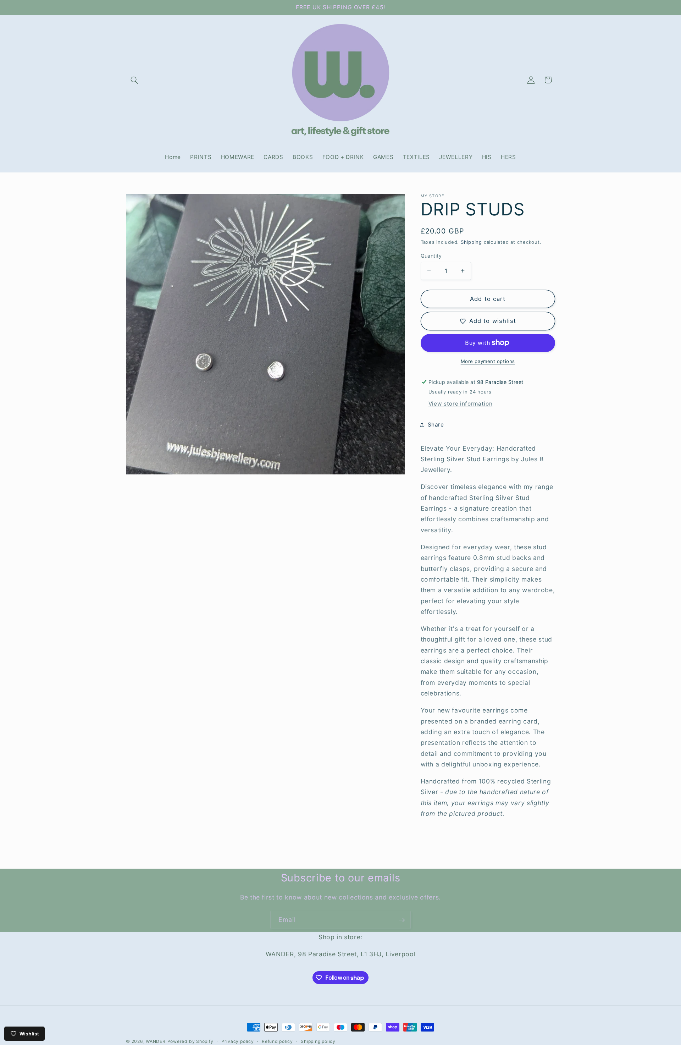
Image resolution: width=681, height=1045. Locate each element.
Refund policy (277, 1041)
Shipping (471, 242)
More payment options (488, 361)
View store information (460, 403)
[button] (134, 79)
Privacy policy (237, 1041)
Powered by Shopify (190, 1041)
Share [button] (436, 424)
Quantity (431, 255)
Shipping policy (318, 1041)
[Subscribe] (401, 920)
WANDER (156, 1041)
